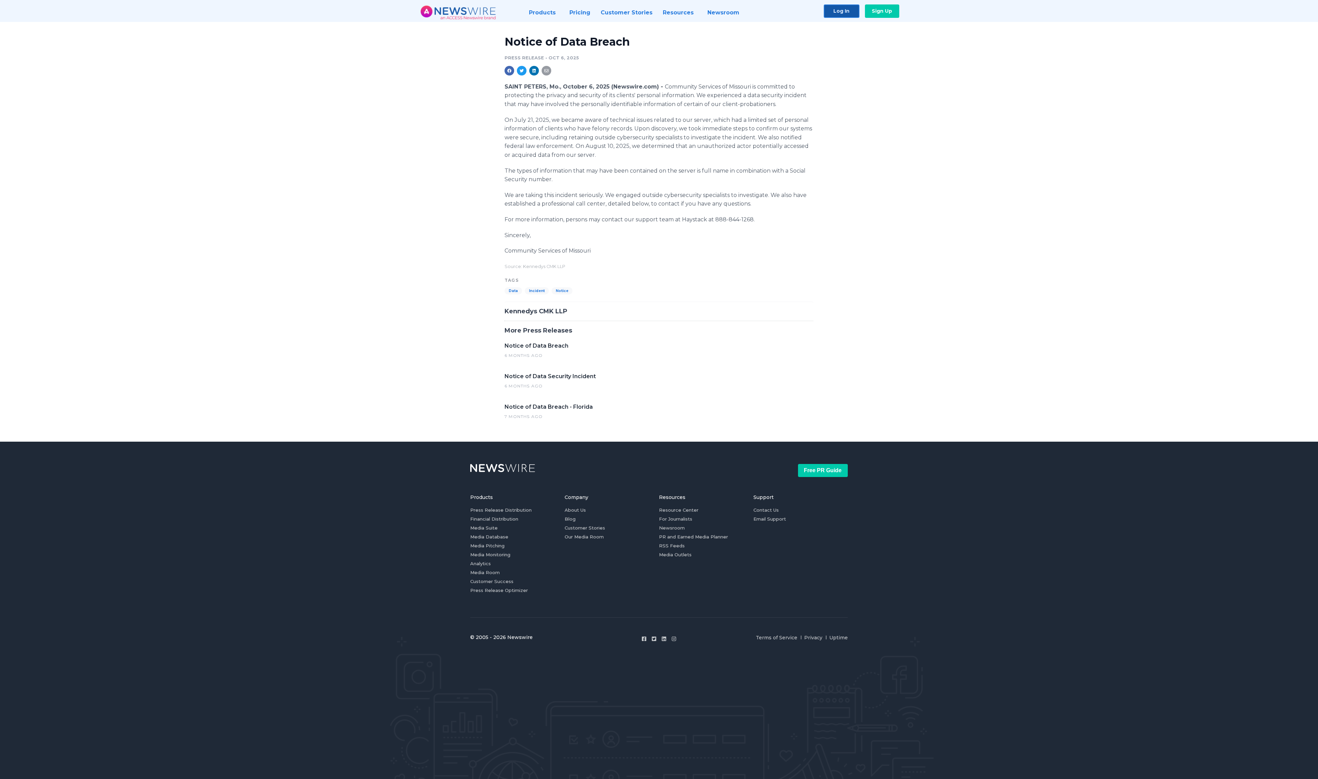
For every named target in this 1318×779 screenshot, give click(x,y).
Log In (841, 11)
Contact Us (766, 510)
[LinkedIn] (664, 638)
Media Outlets (675, 554)
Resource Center (678, 510)
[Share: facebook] (509, 71)
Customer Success (491, 581)
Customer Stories (585, 528)
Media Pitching (487, 545)
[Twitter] (654, 638)
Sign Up (882, 11)
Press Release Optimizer (499, 590)
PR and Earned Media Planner (693, 536)
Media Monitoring (490, 554)
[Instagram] (674, 638)
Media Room (485, 572)
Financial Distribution (494, 519)
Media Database (489, 536)
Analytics (480, 563)
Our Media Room (584, 536)
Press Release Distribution (501, 510)
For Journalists (675, 519)
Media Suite (484, 528)
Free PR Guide (823, 470)
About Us (575, 510)
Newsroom (672, 528)
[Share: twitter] (522, 71)
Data (513, 291)
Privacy (813, 638)
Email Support (769, 519)
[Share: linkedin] (534, 71)
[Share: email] (546, 71)
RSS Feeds (672, 545)
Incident (537, 291)
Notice (562, 291)
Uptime (838, 638)
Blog (570, 519)
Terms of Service (776, 638)
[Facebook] (644, 638)
